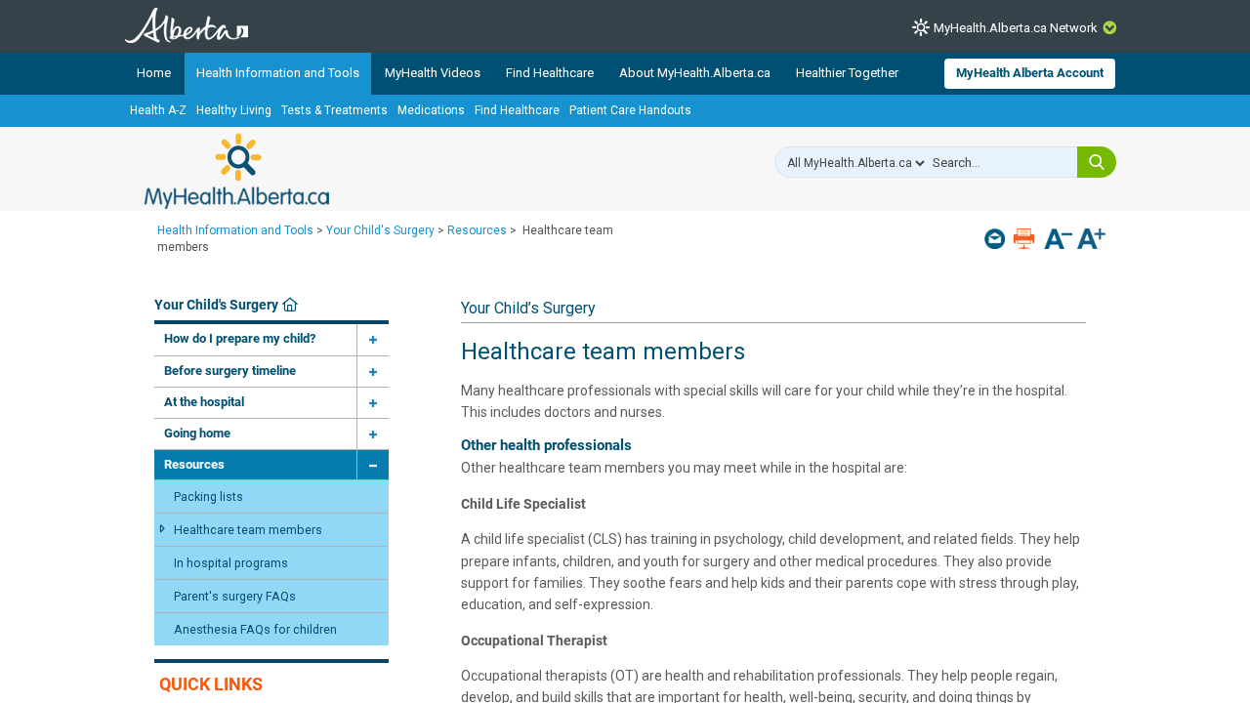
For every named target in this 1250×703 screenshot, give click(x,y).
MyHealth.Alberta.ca (237, 171)
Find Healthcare (550, 72)
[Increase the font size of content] (1091, 240)
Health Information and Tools (277, 72)
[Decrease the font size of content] (1058, 240)
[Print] (1026, 238)
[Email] (996, 238)
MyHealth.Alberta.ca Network (1016, 28)
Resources (477, 230)
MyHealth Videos (432, 72)
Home (154, 72)
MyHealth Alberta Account (1030, 72)
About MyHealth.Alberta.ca (695, 72)
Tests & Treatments (334, 110)
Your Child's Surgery (380, 230)
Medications (431, 110)
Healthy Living (233, 110)
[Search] (1096, 162)
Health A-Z (158, 110)
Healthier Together (847, 72)
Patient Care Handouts (630, 110)
